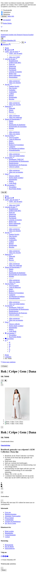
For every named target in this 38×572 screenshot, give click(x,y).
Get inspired (7, 20)
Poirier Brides (7, 23)
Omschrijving (5, 445)
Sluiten (4, 570)
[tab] (19, 445)
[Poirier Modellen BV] (8, 40)
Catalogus (8, 357)
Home (7, 355)
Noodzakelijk (7, 10)
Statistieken (7, 12)
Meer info (11, 16)
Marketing (6, 14)
